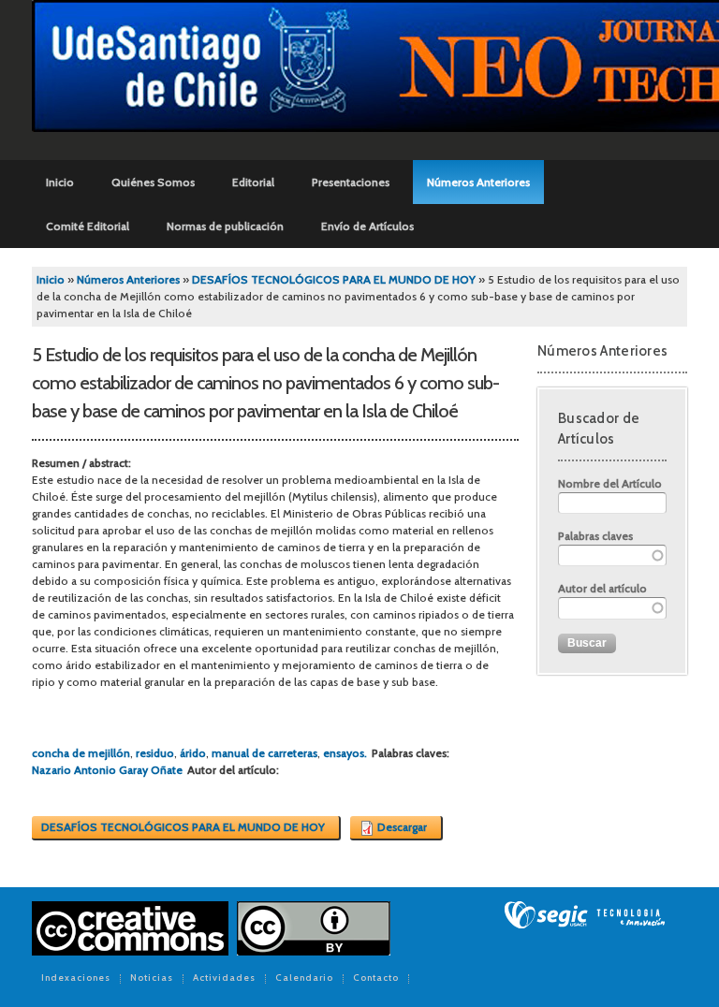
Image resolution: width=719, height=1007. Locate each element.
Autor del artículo (602, 588)
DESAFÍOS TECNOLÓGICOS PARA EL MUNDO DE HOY (334, 279)
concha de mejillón (81, 753)
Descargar (402, 827)
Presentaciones (350, 182)
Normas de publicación (225, 226)
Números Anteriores (478, 182)
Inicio (60, 182)
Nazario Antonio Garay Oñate (107, 770)
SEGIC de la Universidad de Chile (585, 915)
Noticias (151, 979)
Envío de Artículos (367, 226)
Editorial (253, 182)
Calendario (304, 979)
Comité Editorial (87, 226)
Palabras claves (595, 536)
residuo (155, 753)
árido (193, 753)
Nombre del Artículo (610, 483)
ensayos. (345, 753)
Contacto (376, 979)
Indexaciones (75, 979)
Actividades (224, 979)
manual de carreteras (264, 753)
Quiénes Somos (153, 182)
